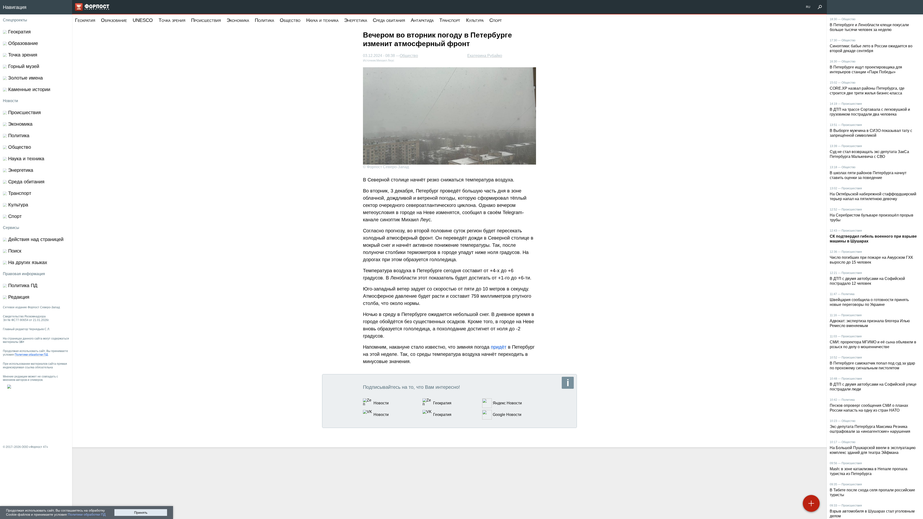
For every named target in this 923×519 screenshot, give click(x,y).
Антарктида (422, 20)
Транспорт (449, 20)
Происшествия (206, 20)
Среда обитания (389, 20)
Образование (114, 20)
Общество (290, 20)
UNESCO (143, 20)
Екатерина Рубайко (484, 56)
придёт (498, 347)
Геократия (85, 20)
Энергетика (355, 20)
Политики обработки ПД (87, 514)
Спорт (495, 20)
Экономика (238, 20)
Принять (140, 512)
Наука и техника (322, 20)
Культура (475, 20)
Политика (264, 20)
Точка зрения (172, 20)
